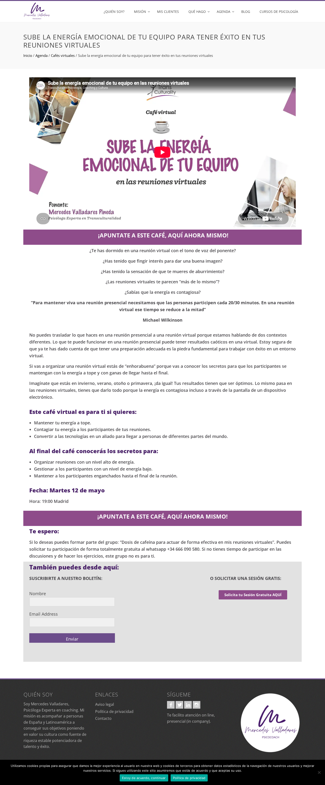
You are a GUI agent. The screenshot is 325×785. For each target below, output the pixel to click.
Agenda (223, 11)
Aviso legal (104, 704)
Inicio (27, 55)
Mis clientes (168, 11)
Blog (245, 11)
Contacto (103, 718)
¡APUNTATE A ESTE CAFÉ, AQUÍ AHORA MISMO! (163, 235)
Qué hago (197, 11)
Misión (140, 11)
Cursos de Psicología (279, 11)
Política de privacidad (114, 711)
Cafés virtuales (63, 55)
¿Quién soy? (114, 11)
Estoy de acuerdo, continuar (144, 778)
